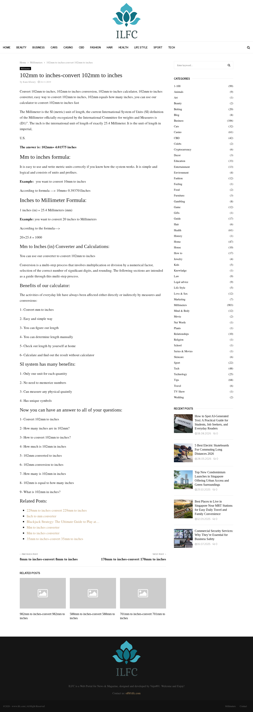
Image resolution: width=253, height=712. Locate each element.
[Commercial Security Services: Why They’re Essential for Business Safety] (183, 538)
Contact (243, 706)
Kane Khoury (29, 81)
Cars (54, 47)
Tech (171, 47)
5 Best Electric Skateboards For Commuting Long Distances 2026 (212, 449)
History (178, 236)
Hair (110, 47)
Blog (176, 115)
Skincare (179, 357)
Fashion (95, 47)
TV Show (179, 391)
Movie (177, 316)
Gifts (176, 213)
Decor (177, 155)
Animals (178, 92)
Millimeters (25, 68)
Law (176, 276)
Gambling (179, 201)
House (177, 247)
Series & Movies (183, 351)
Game (177, 207)
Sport (158, 47)
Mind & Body (182, 311)
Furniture (179, 195)
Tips (176, 380)
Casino (68, 47)
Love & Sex (181, 293)
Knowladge (180, 270)
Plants (177, 328)
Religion (178, 339)
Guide (177, 218)
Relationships (181, 334)
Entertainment (182, 167)
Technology (180, 374)
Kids (176, 265)
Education (179, 161)
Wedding (179, 397)
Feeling (178, 184)
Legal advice (181, 282)
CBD (81, 47)
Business (38, 47)
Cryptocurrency (182, 149)
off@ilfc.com (133, 693)
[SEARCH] (229, 65)
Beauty (21, 47)
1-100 (177, 86)
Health (123, 47)
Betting (178, 109)
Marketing (179, 299)
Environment (181, 172)
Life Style (141, 47)
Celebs (177, 144)
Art (176, 97)
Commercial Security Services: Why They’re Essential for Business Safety (214, 535)
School (178, 345)
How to (178, 253)
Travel (177, 386)
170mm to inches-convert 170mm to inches (133, 559)
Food (177, 190)
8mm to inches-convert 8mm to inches (49, 559)
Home (6, 47)
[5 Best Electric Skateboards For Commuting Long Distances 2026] (183, 452)
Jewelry (178, 259)
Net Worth (180, 322)
